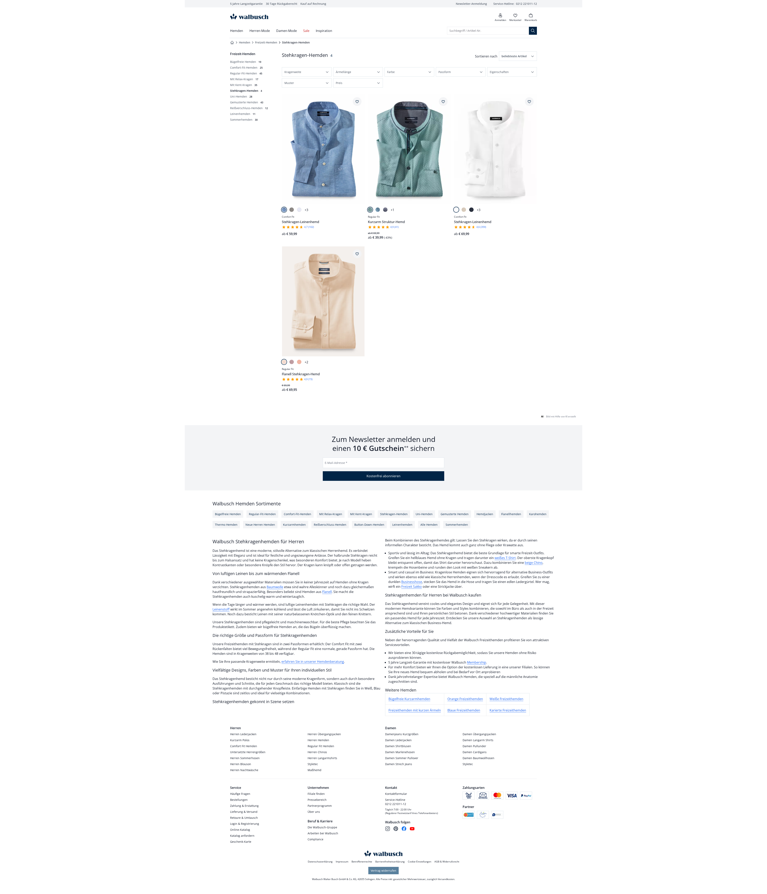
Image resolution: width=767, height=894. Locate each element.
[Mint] (370, 209)
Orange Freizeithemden (465, 699)
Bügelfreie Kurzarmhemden (409, 699)
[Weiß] (299, 209)
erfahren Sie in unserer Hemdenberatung (312, 661)
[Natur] (464, 209)
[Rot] (291, 362)
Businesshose (411, 582)
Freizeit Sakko (411, 586)
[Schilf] (291, 209)
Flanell (327, 592)
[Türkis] (378, 209)
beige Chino (533, 562)
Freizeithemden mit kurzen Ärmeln (414, 710)
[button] (518, 56)
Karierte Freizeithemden (508, 710)
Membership (476, 662)
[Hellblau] (284, 209)
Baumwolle (275, 587)
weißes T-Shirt (505, 558)
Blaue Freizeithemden (463, 710)
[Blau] (471, 209)
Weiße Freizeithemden (506, 699)
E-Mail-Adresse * (336, 463)
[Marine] (385, 209)
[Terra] (299, 362)
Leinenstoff (221, 609)
